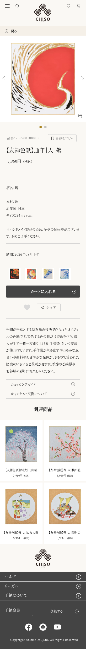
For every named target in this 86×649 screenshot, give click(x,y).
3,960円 (17, 475)
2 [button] (46, 128)
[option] (43, 79)
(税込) (26, 475)
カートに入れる (43, 291)
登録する (56, 611)
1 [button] (41, 128)
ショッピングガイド (23, 384)
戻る (13, 30)
